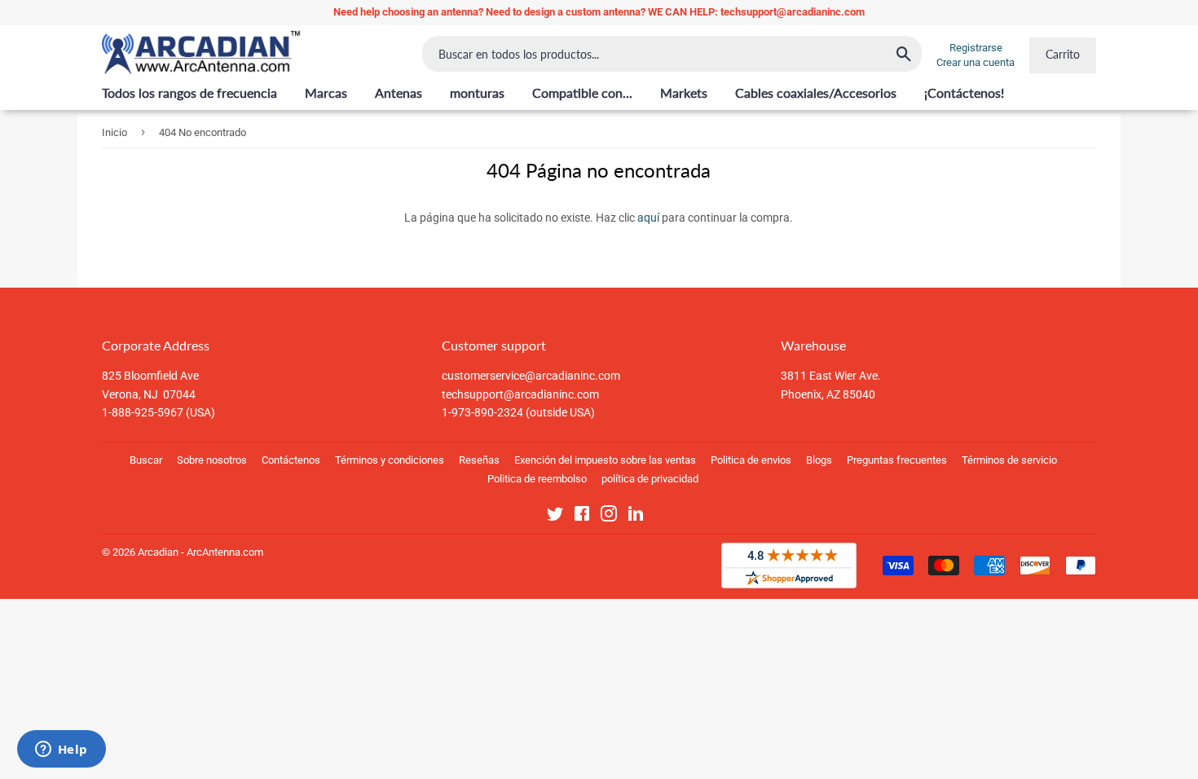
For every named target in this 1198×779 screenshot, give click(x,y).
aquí (648, 217)
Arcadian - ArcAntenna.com (200, 552)
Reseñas (479, 460)
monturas (477, 92)
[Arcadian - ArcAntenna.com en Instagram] (609, 516)
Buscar (146, 460)
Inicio (114, 132)
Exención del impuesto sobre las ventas (605, 460)
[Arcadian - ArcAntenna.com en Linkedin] (636, 516)
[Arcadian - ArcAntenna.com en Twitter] (555, 516)
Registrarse (975, 48)
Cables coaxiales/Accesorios (815, 92)
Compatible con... (582, 92)
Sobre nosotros (212, 460)
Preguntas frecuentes (897, 460)
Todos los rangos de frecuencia (189, 92)
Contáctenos (291, 460)
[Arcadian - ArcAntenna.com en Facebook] (582, 516)
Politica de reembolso (537, 479)
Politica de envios (751, 460)
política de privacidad (649, 479)
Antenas (398, 92)
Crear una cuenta (975, 62)
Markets (683, 92)
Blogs (819, 460)
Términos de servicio (1009, 460)
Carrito (1063, 54)
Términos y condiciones (389, 460)
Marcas (326, 92)
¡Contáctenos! (964, 92)
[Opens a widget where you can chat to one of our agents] (61, 750)
